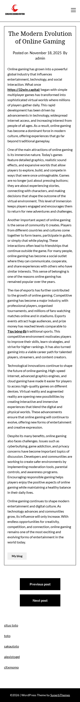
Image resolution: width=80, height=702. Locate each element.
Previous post (40, 584)
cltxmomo (11, 667)
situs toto (11, 625)
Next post (40, 600)
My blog (17, 556)
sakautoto (11, 646)
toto (7, 636)
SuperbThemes (60, 695)
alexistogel (12, 657)
